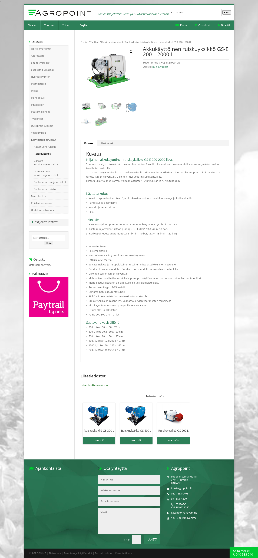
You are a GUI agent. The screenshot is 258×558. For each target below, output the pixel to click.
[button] (131, 52)
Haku (226, 12)
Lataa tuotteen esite (93, 385)
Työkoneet (37, 118)
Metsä (34, 90)
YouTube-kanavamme (184, 518)
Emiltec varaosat (40, 62)
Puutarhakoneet (40, 111)
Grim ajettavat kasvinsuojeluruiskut (46, 173)
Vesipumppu (38, 132)
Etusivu (32, 25)
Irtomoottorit (38, 83)
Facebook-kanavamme (184, 512)
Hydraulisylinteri (41, 76)
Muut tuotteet (39, 196)
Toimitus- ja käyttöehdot (78, 553)
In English (82, 25)
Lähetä (152, 539)
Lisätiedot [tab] (107, 143)
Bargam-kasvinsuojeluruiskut (46, 162)
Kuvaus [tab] (88, 143)
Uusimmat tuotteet (42, 125)
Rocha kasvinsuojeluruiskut (50, 182)
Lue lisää (99, 440)
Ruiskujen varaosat (42, 203)
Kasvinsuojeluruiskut (112, 42)
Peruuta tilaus (123, 553)
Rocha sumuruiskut (45, 189)
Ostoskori (204, 25)
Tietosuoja (55, 553)
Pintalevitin (37, 104)
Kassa (183, 25)
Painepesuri (38, 97)
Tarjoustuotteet (46, 222)
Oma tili (225, 25)
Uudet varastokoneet (43, 210)
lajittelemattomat (41, 48)
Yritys (65, 25)
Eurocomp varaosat (42, 69)
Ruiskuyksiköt (132, 42)
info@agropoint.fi (181, 488)
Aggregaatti (38, 55)
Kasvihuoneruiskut (45, 146)
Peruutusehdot (104, 553)
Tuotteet (49, 25)
